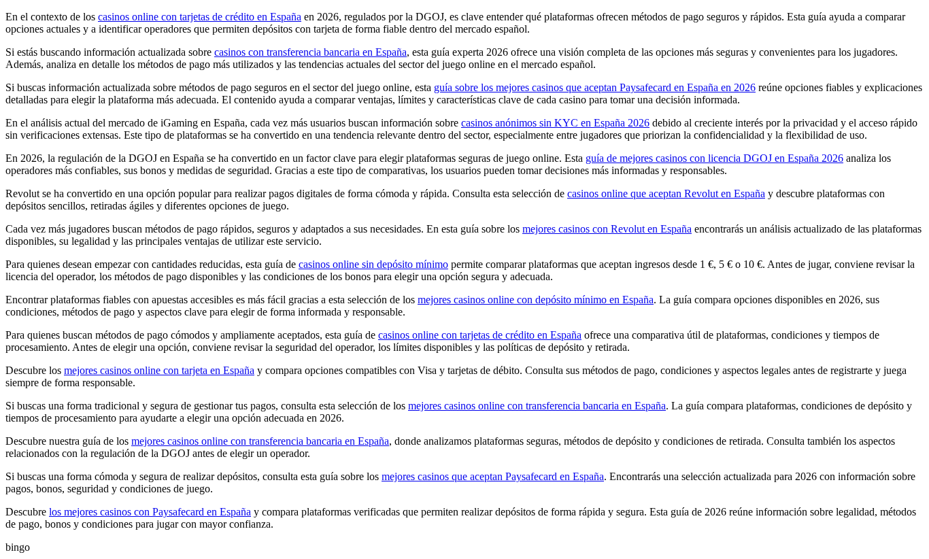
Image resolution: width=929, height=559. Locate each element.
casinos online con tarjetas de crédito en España (199, 16)
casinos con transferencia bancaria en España (310, 52)
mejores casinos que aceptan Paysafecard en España (493, 476)
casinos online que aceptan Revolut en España (666, 193)
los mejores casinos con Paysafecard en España (150, 512)
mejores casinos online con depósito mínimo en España (536, 299)
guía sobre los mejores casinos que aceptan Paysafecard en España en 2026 (595, 87)
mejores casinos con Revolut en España (607, 229)
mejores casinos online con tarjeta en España (159, 370)
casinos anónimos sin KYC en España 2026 (555, 123)
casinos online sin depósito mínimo (373, 264)
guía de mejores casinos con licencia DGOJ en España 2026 (714, 158)
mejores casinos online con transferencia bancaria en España (537, 405)
